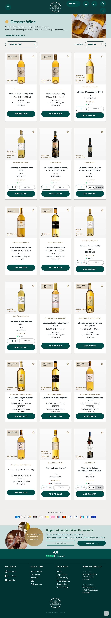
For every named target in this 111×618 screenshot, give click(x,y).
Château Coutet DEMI (21, 94)
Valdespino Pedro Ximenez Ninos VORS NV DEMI (55, 168)
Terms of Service (63, 581)
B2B (32, 581)
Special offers (36, 571)
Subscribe (90, 543)
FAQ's (59, 571)
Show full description (14, 35)
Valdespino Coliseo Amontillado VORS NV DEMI (90, 469)
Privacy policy (62, 578)
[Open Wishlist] (86, 4)
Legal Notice (62, 574)
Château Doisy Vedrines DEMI (90, 398)
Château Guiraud (55, 247)
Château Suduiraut (21, 247)
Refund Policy (62, 587)
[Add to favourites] (33, 56)
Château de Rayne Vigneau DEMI (90, 324)
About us (34, 578)
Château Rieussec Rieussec (21, 168)
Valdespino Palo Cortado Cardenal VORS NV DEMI (90, 168)
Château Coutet (55, 94)
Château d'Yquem (55, 468)
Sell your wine (36, 584)
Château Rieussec (90, 246)
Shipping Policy (63, 584)
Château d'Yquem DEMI (90, 92)
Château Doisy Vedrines (21, 470)
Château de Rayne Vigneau (21, 398)
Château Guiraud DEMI (55, 397)
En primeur (35, 574)
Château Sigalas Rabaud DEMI (55, 324)
